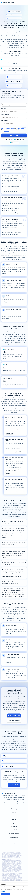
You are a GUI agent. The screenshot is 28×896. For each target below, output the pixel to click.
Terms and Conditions (14, 830)
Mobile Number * (5, 120)
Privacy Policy (10, 128)
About (14, 812)
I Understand (5, 894)
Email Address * (5, 114)
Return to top (15, 784)
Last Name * (4, 108)
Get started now (15, 715)
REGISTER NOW (14, 135)
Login (14, 819)
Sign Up (14, 823)
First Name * (4, 102)
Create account (15, 720)
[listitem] (14, 756)
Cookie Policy (20, 128)
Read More (6, 131)
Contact (14, 815)
